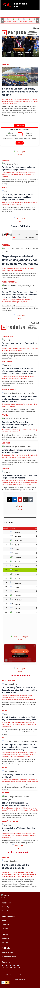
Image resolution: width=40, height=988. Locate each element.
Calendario (5, 928)
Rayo (16, 570)
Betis (17, 549)
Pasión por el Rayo (21, 5)
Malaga (17, 604)
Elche (17, 566)
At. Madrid (18, 541)
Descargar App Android (9, 956)
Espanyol (18, 536)
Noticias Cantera (6, 911)
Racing (17, 553)
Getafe (17, 608)
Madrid (17, 591)
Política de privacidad (20, 979)
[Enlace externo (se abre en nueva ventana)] (20, 33)
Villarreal (18, 558)
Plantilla (4, 920)
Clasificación (5, 924)
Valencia (18, 596)
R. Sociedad (19, 600)
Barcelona (18, 579)
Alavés (17, 532)
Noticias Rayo (6, 907)
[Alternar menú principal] (35, 5)
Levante (17, 613)
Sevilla (17, 545)
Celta (17, 587)
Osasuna (18, 583)
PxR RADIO (20, 143)
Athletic (17, 574)
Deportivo (18, 562)
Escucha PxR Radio (7, 952)
